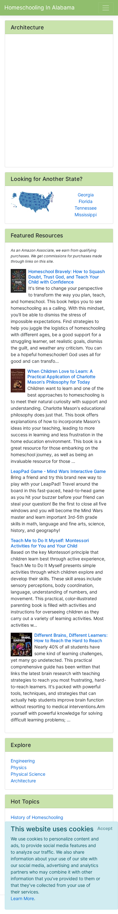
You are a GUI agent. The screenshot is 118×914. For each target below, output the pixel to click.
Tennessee (86, 208)
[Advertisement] (59, 101)
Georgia (86, 194)
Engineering (23, 760)
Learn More (22, 898)
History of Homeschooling (37, 817)
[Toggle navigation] (106, 7)
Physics (18, 767)
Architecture (23, 780)
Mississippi (86, 214)
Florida (86, 201)
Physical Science (28, 774)
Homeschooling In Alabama (39, 7)
